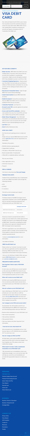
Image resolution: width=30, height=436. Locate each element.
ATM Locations (5, 420)
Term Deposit (5, 383)
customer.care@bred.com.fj (10, 259)
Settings (25, 6)
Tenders (4, 429)
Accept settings (6, 6)
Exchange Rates (5, 405)
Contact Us (4, 422)
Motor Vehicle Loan (6, 389)
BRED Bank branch (10, 257)
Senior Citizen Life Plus (7, 380)
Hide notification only (16, 6)
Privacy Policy (5, 415)
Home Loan (4, 387)
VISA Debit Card (6, 374)
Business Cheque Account (8, 402)
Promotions (5, 427)
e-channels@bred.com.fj (12, 237)
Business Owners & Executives (9, 400)
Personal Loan (5, 385)
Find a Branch (5, 418)
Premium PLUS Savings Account (9, 378)
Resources (4, 424)
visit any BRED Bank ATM (11, 296)
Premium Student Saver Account (9, 376)
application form (10, 138)
